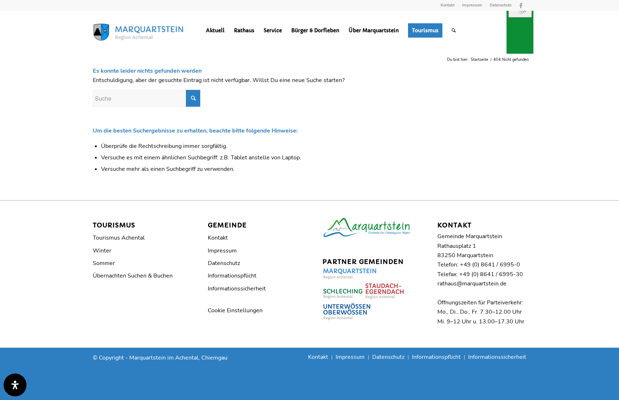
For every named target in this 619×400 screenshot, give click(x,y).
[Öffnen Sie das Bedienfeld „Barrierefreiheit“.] (15, 385)
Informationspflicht (232, 276)
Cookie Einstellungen (235, 310)
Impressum (472, 5)
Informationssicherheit (237, 289)
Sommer (104, 263)
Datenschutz (501, 5)
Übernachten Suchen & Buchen (133, 276)
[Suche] (453, 30)
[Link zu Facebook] (520, 5)
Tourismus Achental (119, 238)
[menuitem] (448, 5)
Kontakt (448, 5)
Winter (102, 251)
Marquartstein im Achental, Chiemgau (178, 358)
